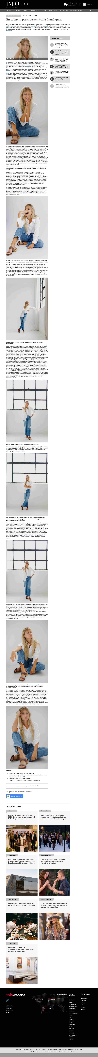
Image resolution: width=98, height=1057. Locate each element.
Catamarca (72, 1000)
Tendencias (44, 811)
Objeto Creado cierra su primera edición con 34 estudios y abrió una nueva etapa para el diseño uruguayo (62, 52)
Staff (50, 10)
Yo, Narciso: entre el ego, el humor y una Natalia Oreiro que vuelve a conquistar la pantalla (61, 66)
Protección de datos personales (65, 1049)
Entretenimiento (46, 855)
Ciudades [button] (25, 10)
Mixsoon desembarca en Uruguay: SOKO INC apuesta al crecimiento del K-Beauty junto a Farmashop (62, 45)
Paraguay (83, 1007)
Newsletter (57, 10)
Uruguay (83, 1009)
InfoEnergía (72, 1004)
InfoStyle (71, 1011)
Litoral (71, 1017)
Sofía (47, 27)
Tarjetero (44, 10)
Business (11, 811)
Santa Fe (71, 1033)
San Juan (71, 1028)
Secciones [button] (16, 10)
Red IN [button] (65, 10)
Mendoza (71, 1019)
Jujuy (70, 1015)
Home (9, 10)
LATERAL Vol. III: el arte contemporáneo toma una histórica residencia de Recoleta (62, 86)
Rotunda (21, 80)
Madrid (83, 1002)
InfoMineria (72, 1008)
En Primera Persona (76, 10)
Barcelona (84, 998)
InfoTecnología (73, 1013)
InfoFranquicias (73, 1006)
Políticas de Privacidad (52, 1049)
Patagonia (72, 1024)
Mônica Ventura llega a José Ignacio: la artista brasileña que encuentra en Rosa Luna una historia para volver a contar (61, 59)
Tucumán (71, 1039)
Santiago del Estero (72, 1036)
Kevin (29, 66)
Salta (70, 1026)
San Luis (71, 1030)
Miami (82, 1005)
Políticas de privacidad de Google (53, 1051)
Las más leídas (35, 10)
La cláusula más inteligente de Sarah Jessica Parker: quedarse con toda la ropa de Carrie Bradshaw (62, 79)
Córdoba (71, 1002)
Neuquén (71, 1022)
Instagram (60, 998)
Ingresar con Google (16, 796)
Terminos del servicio (66, 1051)
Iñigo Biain (79, 1049)
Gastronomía (12, 899)
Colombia (83, 1000)
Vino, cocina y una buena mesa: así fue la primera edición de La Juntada (62, 72)
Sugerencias (9, 1006)
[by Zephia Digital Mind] (49, 1055)
